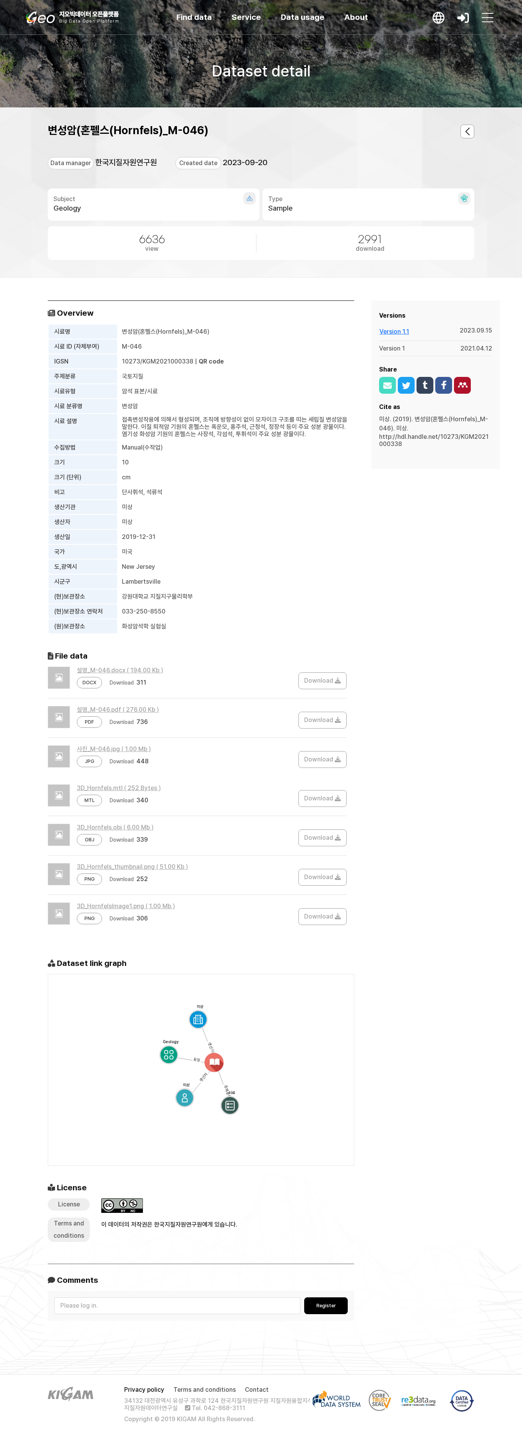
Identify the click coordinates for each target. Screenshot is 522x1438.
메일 (387, 385)
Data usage (302, 17)
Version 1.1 (394, 331)
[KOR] (438, 17)
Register (326, 1305)
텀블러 (425, 385)
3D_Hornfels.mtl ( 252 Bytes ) (119, 788)
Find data (194, 17)
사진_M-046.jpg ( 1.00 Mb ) (114, 749)
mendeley (462, 385)
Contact (257, 1389)
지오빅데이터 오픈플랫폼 (72, 18)
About (356, 17)
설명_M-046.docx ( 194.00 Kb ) (120, 670)
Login (463, 17)
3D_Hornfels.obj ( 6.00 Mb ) (115, 827)
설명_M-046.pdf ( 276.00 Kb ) (118, 709)
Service (246, 17)
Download (319, 680)
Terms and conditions (204, 1389)
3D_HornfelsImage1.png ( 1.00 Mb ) (126, 906)
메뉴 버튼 (487, 17)
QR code (211, 361)
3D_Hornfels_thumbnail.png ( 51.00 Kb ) (132, 866)
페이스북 (443, 385)
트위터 (406, 385)
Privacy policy (144, 1389)
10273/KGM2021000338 (157, 361)
